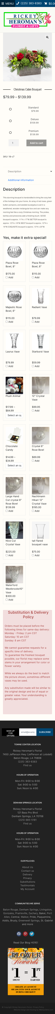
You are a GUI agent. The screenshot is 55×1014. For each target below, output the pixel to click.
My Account (28, 889)
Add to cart (36, 142)
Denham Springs (28, 909)
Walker (24, 916)
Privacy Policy (38, 1007)
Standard (33, 107)
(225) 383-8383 (27, 761)
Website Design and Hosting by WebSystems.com (33, 1010)
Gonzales (8, 913)
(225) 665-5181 (27, 819)
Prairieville (21, 913)
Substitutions (27, 881)
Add (10, 277)
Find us (27, 765)
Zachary (33, 913)
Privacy (27, 878)
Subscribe (45, 732)
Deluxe (35, 119)
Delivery (27, 874)
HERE (34, 942)
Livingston (45, 909)
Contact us (27, 870)
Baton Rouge (10, 909)
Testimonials (27, 885)
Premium (34, 130)
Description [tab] (14, 171)
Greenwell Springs (28, 920)
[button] (47, 37)
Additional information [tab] (21, 180)
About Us (27, 867)
